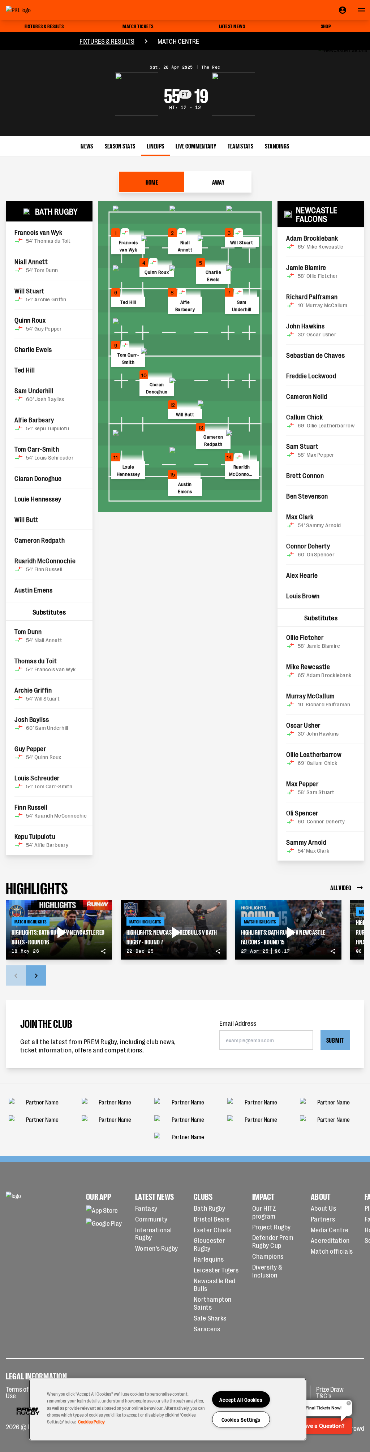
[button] (27, 1411)
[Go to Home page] (35, 10)
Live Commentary (196, 146)
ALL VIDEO (340, 887)
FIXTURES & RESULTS (106, 41)
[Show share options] (103, 951)
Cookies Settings (241, 1419)
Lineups (155, 146)
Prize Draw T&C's (330, 1392)
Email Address (237, 1023)
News (87, 146)
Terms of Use (17, 1392)
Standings (277, 146)
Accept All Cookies (240, 1399)
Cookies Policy (91, 1421)
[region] (167, 1409)
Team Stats (240, 146)
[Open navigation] (361, 10)
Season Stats (120, 146)
